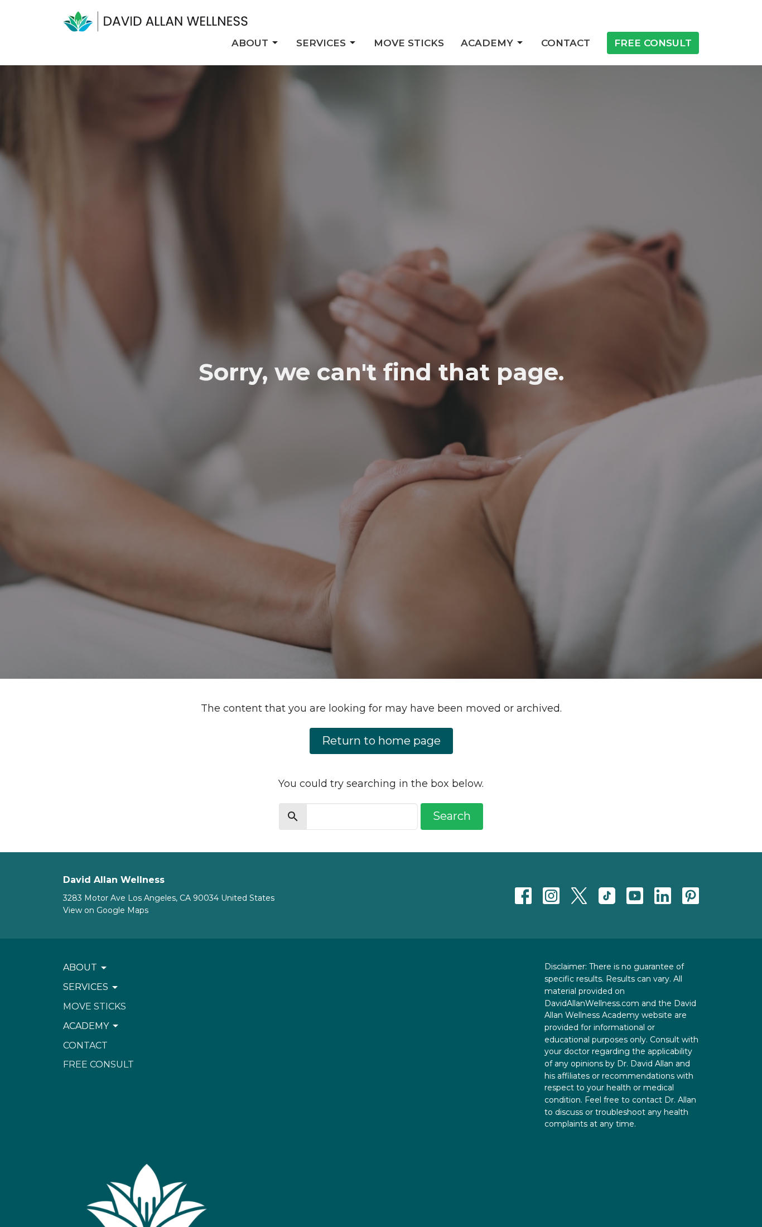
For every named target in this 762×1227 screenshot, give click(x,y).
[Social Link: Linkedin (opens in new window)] (662, 895)
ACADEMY (487, 43)
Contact (565, 43)
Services (321, 43)
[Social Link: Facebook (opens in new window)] (523, 895)
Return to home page (381, 740)
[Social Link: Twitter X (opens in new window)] (579, 895)
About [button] (80, 967)
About (250, 43)
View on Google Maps (105, 910)
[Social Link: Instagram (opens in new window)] (551, 895)
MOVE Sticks (409, 43)
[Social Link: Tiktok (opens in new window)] (607, 895)
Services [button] (85, 987)
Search (452, 816)
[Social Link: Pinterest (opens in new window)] (690, 895)
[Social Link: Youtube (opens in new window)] (634, 895)
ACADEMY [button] (86, 1026)
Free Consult (653, 43)
